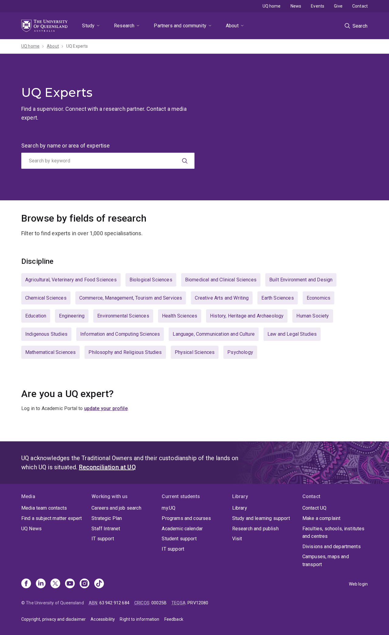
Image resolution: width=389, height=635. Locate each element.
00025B (159, 602)
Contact (360, 6)
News (296, 6)
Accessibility (103, 619)
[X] (55, 584)
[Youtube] (70, 584)
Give (338, 6)
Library (239, 508)
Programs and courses (186, 518)
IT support (102, 539)
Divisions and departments (331, 546)
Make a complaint (321, 518)
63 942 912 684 (114, 602)
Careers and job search (116, 508)
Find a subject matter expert (51, 518)
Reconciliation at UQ (107, 467)
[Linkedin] (41, 584)
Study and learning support (261, 518)
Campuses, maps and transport (325, 560)
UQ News (31, 528)
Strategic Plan (106, 518)
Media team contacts (44, 508)
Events (317, 6)
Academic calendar (182, 528)
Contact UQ (314, 508)
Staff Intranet (105, 528)
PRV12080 (198, 602)
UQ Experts (77, 46)
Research (124, 26)
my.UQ (168, 508)
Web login (358, 584)
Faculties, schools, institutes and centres (333, 532)
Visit (237, 539)
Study (88, 26)
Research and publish (255, 528)
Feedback (173, 619)
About (232, 26)
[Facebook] (26, 584)
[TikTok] (99, 584)
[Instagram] (84, 584)
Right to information (139, 619)
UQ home (272, 6)
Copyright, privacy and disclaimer (53, 619)
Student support (179, 539)
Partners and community (180, 26)
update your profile (106, 408)
